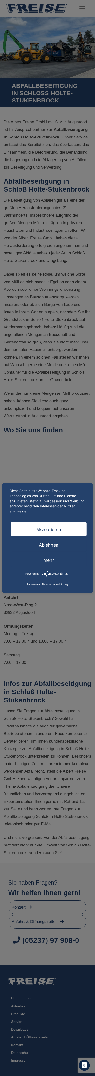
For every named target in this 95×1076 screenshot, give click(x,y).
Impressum (33, 583)
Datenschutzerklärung (55, 583)
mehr (48, 560)
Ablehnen (48, 544)
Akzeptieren (48, 529)
